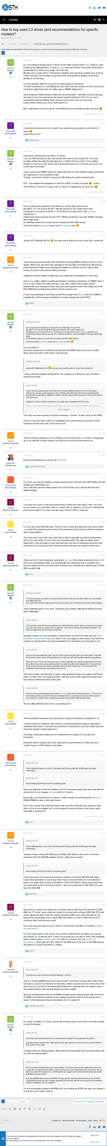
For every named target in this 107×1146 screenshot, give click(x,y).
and (36, 467)
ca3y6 (11, 508)
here (86, 65)
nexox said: (30, 385)
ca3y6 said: (30, 620)
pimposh (10, 463)
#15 (103, 713)
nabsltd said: (31, 1062)
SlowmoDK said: (32, 593)
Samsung (96, 797)
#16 (103, 755)
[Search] (103, 20)
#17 (103, 833)
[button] (4, 19)
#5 (104, 235)
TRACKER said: (31, 322)
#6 (104, 257)
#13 (103, 555)
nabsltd (10, 969)
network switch (50, 939)
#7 (104, 314)
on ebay (68, 560)
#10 (103, 477)
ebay (31, 281)
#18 (103, 905)
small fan (92, 211)
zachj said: (30, 650)
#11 (103, 500)
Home (95, 1121)
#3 (104, 151)
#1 (104, 60)
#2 (104, 123)
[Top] (100, 1121)
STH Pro (5, 1121)
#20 (103, 1017)
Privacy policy (81, 1121)
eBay (44, 86)
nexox (11, 265)
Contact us (56, 1121)
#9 (104, 455)
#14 (103, 585)
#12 (103, 522)
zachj (10, 530)
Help (90, 1121)
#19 (103, 962)
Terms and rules (68, 1121)
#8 (104, 433)
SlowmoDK (10, 485)
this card (61, 67)
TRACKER (10, 131)
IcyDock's (62, 460)
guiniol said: (30, 763)
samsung (44, 225)
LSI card (52, 792)
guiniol (5, 38)
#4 (104, 201)
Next (23, 53)
